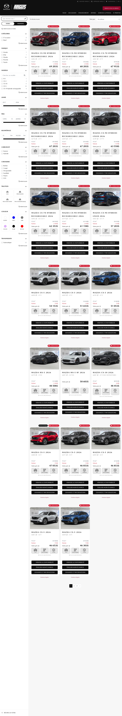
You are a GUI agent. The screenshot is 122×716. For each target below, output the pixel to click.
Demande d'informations (44, 93)
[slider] (2, 106)
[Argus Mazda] (14, 6)
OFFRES (93, 13)
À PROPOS (117, 13)
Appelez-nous (98, 1)
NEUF (64, 13)
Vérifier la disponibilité (44, 83)
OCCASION (72, 13)
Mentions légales (44, 98)
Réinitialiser (23, 43)
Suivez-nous (84, 1)
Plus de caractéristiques (45, 76)
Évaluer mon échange (44, 88)
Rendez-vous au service (112, 8)
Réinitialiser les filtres (9, 28)
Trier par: (92, 19)
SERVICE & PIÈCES (104, 13)
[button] (31, 39)
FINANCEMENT (84, 13)
